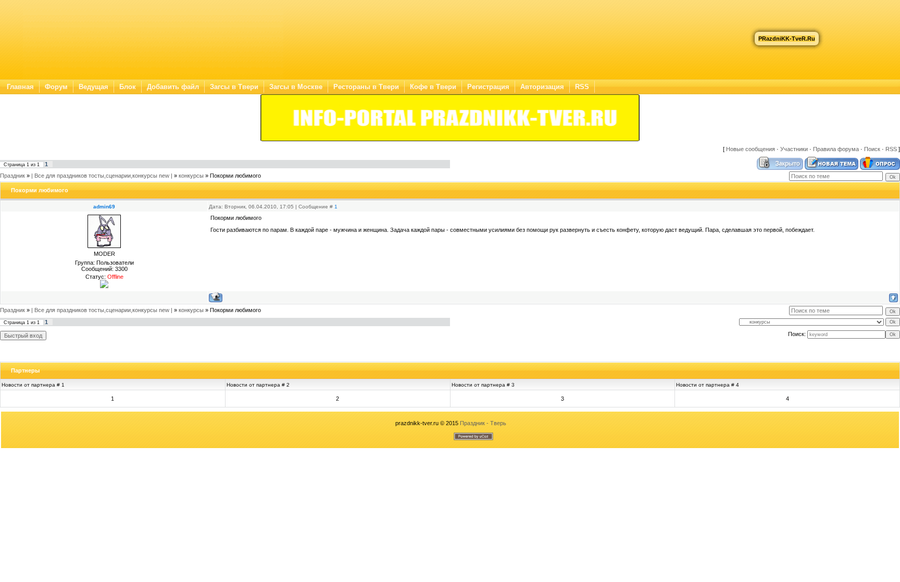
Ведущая (93, 87)
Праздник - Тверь (483, 423)
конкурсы (191, 175)
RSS (582, 87)
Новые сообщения (750, 149)
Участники (794, 149)
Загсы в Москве (295, 87)
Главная (20, 87)
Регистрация (488, 87)
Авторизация (542, 87)
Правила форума (836, 149)
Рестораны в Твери (366, 87)
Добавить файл (173, 87)
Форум (56, 87)
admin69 (104, 206)
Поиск (872, 149)
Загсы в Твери (234, 87)
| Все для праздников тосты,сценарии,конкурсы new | (101, 175)
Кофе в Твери (433, 87)
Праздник (12, 175)
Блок (127, 87)
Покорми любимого (235, 175)
